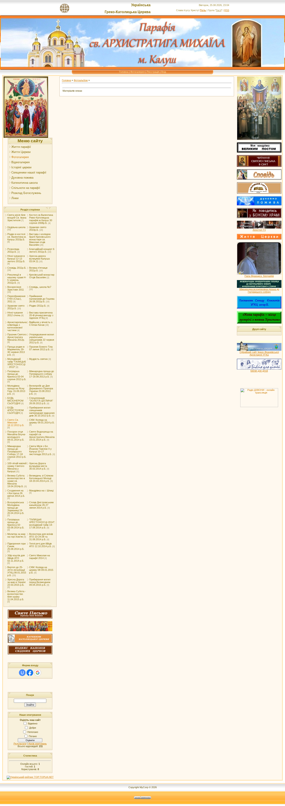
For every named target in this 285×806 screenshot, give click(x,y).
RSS (226, 10)
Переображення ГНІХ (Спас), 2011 (16, 299)
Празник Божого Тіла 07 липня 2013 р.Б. (41, 348)
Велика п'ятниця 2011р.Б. (38, 269)
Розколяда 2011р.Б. (13, 250)
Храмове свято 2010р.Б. (37, 228)
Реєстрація (153, 71)
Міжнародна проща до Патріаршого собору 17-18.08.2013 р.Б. (41, 374)
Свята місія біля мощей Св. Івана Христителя (16, 218)
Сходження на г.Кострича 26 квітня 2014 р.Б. (16, 493)
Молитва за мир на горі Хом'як (16, 535)
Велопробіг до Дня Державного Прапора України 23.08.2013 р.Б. (41, 389)
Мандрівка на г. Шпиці (41, 490)
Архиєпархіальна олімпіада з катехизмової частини (17, 326)
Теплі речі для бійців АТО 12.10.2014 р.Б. (40, 545)
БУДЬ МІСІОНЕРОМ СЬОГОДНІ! (15, 401)
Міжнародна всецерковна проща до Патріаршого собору (259, 290)
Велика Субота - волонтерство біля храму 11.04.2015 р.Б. (16, 595)
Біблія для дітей (259, 370)
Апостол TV (259, 230)
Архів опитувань (37, 743)
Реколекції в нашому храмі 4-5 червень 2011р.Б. (16, 278)
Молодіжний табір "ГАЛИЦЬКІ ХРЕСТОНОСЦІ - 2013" (16, 363)
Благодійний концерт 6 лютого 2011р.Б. (41, 250)
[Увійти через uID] (22, 672)
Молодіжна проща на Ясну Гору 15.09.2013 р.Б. (16, 389)
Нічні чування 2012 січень (15, 314)
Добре (32, 727)
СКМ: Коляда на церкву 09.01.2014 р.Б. (42, 421)
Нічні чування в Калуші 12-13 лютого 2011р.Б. (16, 259)
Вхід (163, 71)
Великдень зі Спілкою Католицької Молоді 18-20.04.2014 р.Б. (41, 478)
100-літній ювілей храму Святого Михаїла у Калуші (16, 467)
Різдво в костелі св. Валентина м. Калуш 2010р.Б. (16, 237)
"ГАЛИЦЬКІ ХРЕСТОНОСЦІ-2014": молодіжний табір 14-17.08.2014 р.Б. (42, 523)
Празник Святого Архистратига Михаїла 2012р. (16, 337)
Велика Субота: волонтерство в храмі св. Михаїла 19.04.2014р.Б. (16, 481)
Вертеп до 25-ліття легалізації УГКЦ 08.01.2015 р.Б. (16, 571)
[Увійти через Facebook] (29, 672)
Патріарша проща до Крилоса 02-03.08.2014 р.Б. (15, 523)
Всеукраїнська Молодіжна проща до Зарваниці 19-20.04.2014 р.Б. (15, 507)
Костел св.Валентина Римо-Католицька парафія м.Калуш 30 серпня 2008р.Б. (41, 219)
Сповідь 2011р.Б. (16, 267)
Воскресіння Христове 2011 (15, 288)
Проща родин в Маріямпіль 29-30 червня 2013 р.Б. (16, 350)
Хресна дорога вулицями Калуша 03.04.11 (39, 259)
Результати (20, 743)
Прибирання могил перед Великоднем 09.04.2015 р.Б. (39, 582)
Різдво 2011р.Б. (37, 305)
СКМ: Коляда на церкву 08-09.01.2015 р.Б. (41, 570)
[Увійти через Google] (37, 672)
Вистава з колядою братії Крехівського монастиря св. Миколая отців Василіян (40, 239)
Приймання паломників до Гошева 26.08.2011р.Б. (41, 299)
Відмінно (32, 723)
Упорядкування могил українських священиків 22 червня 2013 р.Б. (41, 338)
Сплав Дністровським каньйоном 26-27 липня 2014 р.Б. (41, 505)
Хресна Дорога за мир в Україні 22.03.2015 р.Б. (16, 582)
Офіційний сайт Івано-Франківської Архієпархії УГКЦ (259, 353)
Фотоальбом (81, 80)
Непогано (32, 732)
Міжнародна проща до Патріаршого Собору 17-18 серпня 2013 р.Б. (16, 451)
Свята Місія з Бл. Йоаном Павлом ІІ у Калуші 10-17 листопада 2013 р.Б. (40, 450)
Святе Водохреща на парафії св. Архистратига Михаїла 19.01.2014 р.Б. (42, 435)
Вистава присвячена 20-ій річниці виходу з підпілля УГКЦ (41, 315)
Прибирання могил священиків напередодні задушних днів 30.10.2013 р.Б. (42, 411)
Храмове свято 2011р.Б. (15, 307)
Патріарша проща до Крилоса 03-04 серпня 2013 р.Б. (16, 375)
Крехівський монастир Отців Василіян (41, 276)
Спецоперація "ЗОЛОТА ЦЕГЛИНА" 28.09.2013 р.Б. (41, 401)
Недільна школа (16, 227)
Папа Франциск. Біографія (259, 276)
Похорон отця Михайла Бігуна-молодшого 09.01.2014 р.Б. (16, 435)
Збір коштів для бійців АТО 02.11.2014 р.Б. (16, 558)
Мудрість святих (38, 359)
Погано (33, 736)
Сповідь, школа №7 (40, 287)
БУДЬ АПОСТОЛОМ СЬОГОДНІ (15, 410)
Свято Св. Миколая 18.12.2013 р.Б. (15, 422)
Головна (123, 71)
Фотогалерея (137, 71)
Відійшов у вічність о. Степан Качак (41, 323)
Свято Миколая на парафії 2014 (39, 556)
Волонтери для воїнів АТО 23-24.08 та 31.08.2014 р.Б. (41, 537)
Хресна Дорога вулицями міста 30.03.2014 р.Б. (38, 466)
